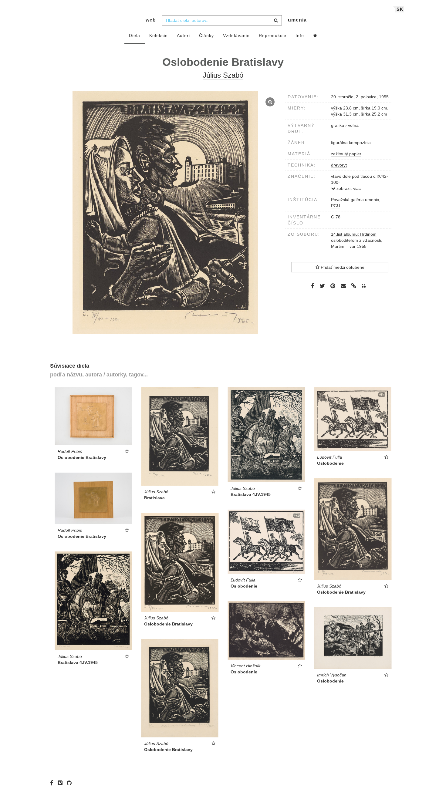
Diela (134, 35)
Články (206, 35)
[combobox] (222, 20)
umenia (297, 19)
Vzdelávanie (236, 35)
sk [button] (400, 9)
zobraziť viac (348, 188)
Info (300, 35)
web (151, 19)
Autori (183, 35)
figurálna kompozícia (351, 142)
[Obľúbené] (315, 36)
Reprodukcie (272, 35)
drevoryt (339, 165)
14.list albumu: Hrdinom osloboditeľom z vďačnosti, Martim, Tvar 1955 (356, 240)
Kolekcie (158, 35)
